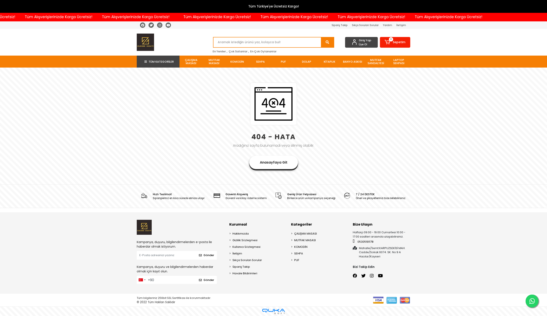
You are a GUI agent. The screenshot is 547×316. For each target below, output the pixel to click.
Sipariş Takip (340, 25)
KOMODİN (300, 247)
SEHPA (298, 253)
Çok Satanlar (238, 51)
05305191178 (365, 242)
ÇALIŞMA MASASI (305, 234)
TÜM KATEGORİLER (161, 62)
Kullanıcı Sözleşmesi (246, 247)
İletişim (401, 25)
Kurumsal (238, 224)
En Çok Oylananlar (263, 51)
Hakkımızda (240, 234)
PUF (296, 260)
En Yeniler (219, 51)
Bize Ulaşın (362, 224)
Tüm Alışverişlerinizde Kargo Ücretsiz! (48, 16)
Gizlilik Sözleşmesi (244, 240)
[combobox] (142, 280)
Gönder (208, 255)
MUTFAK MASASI (305, 240)
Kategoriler (301, 224)
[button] (395, 42)
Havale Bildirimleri (244, 273)
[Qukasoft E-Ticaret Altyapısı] (273, 311)
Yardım (387, 25)
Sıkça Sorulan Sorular (365, 25)
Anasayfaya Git (273, 162)
